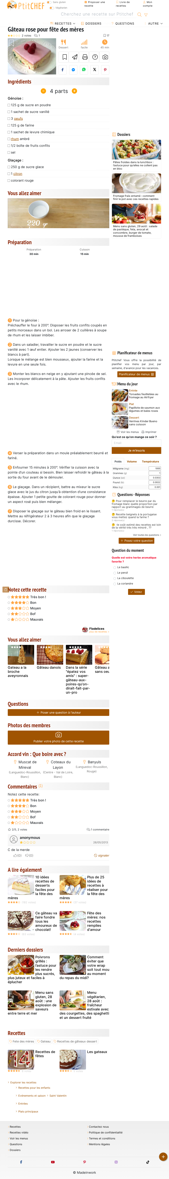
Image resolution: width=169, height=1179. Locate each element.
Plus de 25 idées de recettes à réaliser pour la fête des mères (84, 887)
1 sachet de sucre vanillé (30, 112)
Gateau (46, 1041)
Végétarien (61, 7)
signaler (103, 855)
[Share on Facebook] (63, 69)
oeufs (18, 119)
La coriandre (125, 583)
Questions (124, 23)
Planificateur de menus (135, 374)
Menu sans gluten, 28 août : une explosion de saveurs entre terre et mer (32, 1002)
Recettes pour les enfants (34, 1087)
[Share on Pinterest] (105, 69)
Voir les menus (129, 432)
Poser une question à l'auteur (60, 712)
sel (13, 152)
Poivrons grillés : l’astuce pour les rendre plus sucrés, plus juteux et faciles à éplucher (32, 969)
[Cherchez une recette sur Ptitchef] (139, 14)
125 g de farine (22, 125)
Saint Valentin (58, 1095)
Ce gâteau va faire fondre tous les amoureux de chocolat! (46, 921)
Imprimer (150, 432)
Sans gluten (59, 2)
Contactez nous (99, 1126)
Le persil (122, 572)
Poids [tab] (118, 461)
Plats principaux (28, 1111)
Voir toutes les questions (146, 534)
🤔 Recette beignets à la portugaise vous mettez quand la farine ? (134, 516)
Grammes (120, 473)
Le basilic (123, 567)
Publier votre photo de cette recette (59, 741)
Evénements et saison (32, 1095)
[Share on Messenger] (73, 69)
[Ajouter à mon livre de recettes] (64, 57)
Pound (118, 482)
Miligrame (121, 468)
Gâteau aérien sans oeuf (106, 669)
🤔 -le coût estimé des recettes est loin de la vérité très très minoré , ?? (136, 526)
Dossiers (92, 23)
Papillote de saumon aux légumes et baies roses (144, 409)
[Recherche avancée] (146, 15)
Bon (32, 603)
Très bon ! (37, 597)
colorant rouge (22, 180)
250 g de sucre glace (27, 167)
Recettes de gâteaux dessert (77, 1041)
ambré (20, 139)
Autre (153, 23)
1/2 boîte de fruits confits (30, 146)
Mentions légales (99, 1144)
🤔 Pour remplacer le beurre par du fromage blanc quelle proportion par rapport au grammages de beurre (134, 504)
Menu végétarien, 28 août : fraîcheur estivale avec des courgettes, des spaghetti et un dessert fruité (84, 1005)
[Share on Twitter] (94, 69)
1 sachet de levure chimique (33, 132)
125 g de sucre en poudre (31, 105)
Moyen (35, 608)
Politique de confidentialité (105, 1132)
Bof (32, 614)
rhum (15, 139)
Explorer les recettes (23, 1082)
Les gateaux (97, 1052)
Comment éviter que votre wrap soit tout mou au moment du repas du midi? (84, 967)
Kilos (118, 487)
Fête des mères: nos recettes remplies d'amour (96, 921)
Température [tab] (150, 461)
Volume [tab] (132, 461)
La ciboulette (125, 578)
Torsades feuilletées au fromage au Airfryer (143, 396)
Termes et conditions (102, 1138)
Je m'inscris (136, 450)
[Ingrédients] (5, 589)
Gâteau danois (49, 667)
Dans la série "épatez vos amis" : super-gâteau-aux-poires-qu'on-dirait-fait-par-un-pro (78, 679)
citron (17, 174)
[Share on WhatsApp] (84, 69)
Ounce (119, 477)
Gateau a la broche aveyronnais (18, 671)
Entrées (23, 1103)
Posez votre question (138, 540)
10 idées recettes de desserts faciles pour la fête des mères (31, 887)
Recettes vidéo (19, 1132)
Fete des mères (23, 1041)
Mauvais (36, 619)
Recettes (62, 23)
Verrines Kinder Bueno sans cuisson (143, 423)
